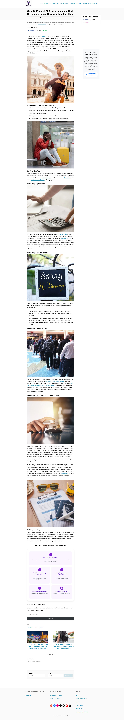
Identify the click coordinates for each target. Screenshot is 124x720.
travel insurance (65, 473)
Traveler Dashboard (81, 698)
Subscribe (50, 618)
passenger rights (46, 178)
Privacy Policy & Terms (56, 695)
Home (77, 695)
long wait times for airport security (54, 381)
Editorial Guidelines (55, 698)
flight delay (30, 627)
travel (36, 627)
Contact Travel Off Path (82, 712)
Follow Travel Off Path (92, 74)
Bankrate (44, 36)
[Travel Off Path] (30, 3)
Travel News (79, 705)
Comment (30, 659)
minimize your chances (37, 180)
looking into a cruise (65, 238)
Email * (50, 673)
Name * (31, 673)
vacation (41, 627)
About (77, 702)
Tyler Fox (54, 17)
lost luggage (67, 178)
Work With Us (79, 708)
